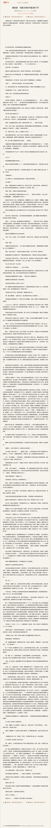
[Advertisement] (25, 36)
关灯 (19, 13)
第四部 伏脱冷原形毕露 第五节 (15, 17)
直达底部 (31, 13)
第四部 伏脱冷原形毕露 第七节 (37, 17)
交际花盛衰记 (25, 2)
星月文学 (9, 2)
